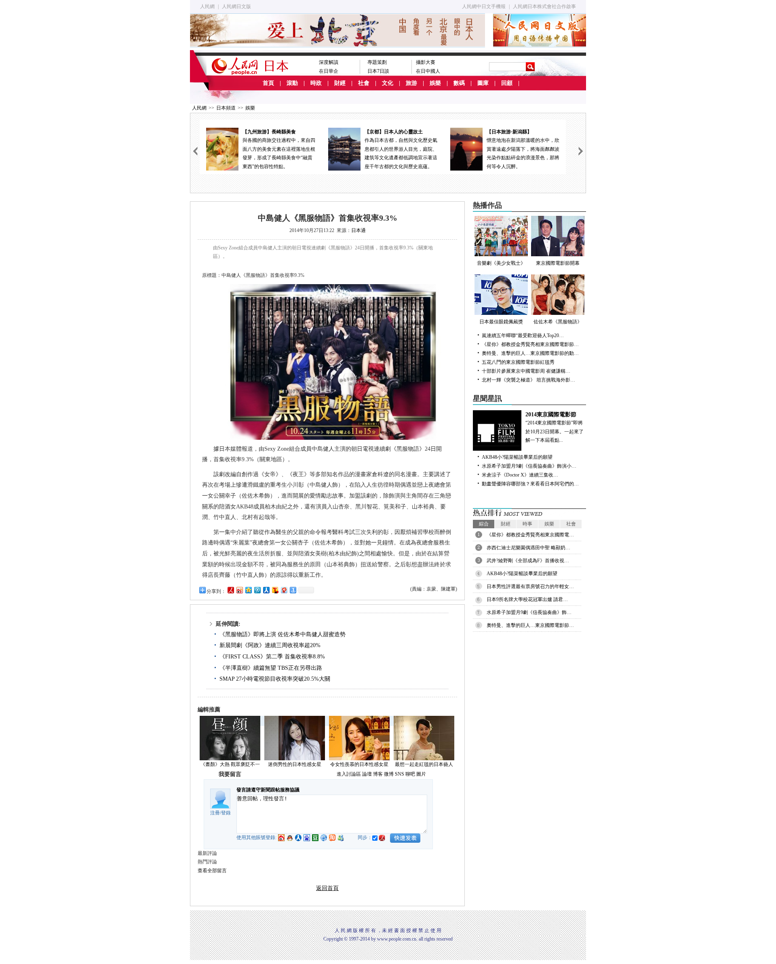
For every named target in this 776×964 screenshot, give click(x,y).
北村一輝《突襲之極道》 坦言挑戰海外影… (528, 380)
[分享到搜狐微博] (274, 590)
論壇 (367, 774)
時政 (316, 83)
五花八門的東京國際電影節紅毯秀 (518, 362)
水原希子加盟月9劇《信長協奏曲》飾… (529, 612)
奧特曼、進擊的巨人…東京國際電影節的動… (530, 353)
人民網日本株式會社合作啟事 (544, 6)
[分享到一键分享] (292, 590)
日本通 (358, 230)
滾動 (292, 83)
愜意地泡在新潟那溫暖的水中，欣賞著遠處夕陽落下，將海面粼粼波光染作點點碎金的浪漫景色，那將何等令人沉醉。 (523, 149)
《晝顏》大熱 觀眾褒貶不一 (230, 764)
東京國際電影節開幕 (558, 263)
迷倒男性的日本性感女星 (294, 764)
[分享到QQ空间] (248, 590)
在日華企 (328, 71)
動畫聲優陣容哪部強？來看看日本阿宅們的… (530, 484)
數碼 (459, 83)
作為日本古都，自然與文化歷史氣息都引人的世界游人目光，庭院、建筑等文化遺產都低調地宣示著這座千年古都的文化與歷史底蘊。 (401, 149)
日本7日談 (378, 71)
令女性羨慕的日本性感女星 (359, 764)
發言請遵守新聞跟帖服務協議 (267, 790)
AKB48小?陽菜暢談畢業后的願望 (517, 457)
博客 (378, 774)
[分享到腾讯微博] (257, 590)
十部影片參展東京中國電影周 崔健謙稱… (526, 371)
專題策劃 (377, 62)
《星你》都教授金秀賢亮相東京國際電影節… (530, 344)
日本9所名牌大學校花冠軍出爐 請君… (527, 599)
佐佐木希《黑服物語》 (558, 322)
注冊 (215, 813)
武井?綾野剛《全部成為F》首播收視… (528, 560)
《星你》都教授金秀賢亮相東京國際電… (530, 535)
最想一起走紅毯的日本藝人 (424, 764)
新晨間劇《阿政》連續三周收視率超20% (270, 645)
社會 (363, 83)
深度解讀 (328, 62)
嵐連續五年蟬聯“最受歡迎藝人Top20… (523, 335)
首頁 (268, 83)
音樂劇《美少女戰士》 (501, 263)
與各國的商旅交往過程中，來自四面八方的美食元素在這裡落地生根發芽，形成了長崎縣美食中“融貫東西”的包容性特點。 (278, 149)
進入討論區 (349, 774)
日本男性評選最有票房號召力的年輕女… (530, 586)
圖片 (421, 774)
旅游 (411, 83)
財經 (340, 83)
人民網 (207, 6)
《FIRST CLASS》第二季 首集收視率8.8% (272, 657)
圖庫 (483, 83)
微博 (389, 774)
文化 (387, 83)
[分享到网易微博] (283, 590)
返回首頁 (327, 888)
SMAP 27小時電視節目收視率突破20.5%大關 (274, 679)
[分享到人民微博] (230, 590)
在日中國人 (428, 71)
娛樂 (435, 83)
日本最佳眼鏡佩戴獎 (501, 322)
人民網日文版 (236, 6)
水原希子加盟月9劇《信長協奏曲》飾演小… (529, 466)
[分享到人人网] (265, 590)
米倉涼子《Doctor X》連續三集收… (520, 475)
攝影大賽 (425, 62)
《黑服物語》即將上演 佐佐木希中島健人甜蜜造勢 (282, 634)
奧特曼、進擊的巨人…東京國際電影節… (530, 625)
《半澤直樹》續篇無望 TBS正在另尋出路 (270, 668)
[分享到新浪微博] (239, 590)
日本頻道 (226, 108)
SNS (399, 774)
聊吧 (410, 774)
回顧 (506, 83)
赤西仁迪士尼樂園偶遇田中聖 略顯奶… (528, 548)
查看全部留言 (212, 870)
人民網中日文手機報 (484, 6)
